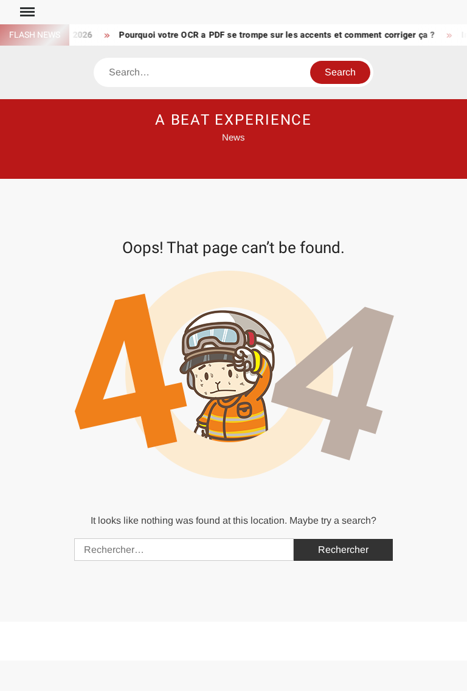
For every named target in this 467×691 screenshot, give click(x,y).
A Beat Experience (234, 120)
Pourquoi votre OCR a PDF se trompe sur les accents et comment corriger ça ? (272, 35)
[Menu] (26, 12)
